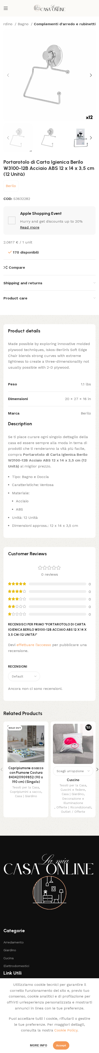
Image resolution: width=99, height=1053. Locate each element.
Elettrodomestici (16, 966)
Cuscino (73, 780)
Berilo (11, 186)
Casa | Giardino (26, 796)
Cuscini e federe (73, 789)
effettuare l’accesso (34, 645)
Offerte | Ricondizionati (73, 807)
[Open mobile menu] (5, 8)
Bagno (24, 24)
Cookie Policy (65, 1030)
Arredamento (13, 942)
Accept (61, 1045)
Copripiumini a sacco (25, 791)
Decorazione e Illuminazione (73, 801)
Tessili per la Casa (25, 787)
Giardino (9, 950)
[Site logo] (49, 8)
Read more (29, 227)
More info (38, 1045)
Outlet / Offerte (73, 811)
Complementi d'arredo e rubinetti (65, 24)
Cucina (8, 958)
